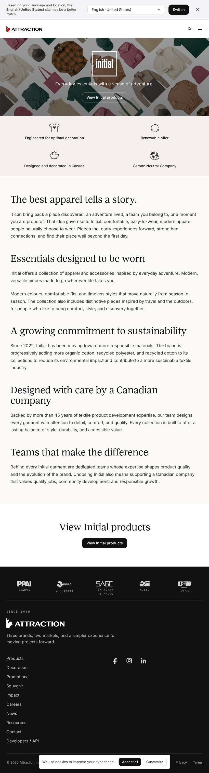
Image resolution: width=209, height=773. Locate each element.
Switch (179, 9)
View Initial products (104, 97)
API (35, 740)
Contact (13, 731)
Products (14, 658)
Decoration (17, 667)
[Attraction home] (24, 29)
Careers (13, 704)
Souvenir (14, 685)
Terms (198, 762)
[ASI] (145, 584)
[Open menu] (200, 29)
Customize (154, 762)
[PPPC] (64, 584)
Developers (17, 740)
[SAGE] (104, 584)
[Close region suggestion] (197, 10)
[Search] (190, 29)
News (11, 713)
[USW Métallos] (184, 584)
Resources (16, 722)
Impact (12, 695)
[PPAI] (24, 584)
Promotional (18, 676)
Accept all (130, 762)
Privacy (181, 762)
